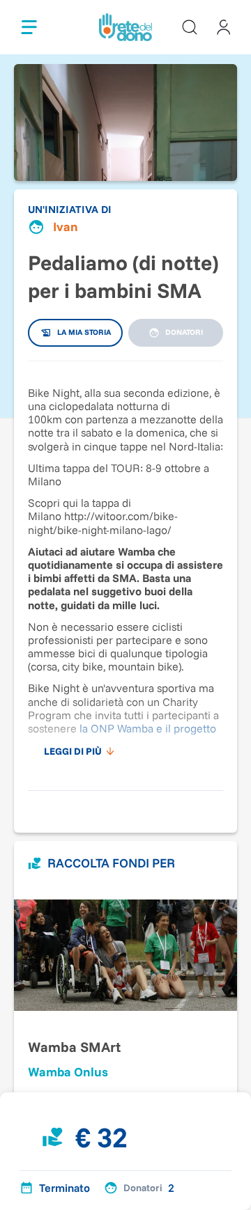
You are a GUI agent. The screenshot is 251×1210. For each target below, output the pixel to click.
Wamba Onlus (68, 1072)
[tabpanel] (125, 568)
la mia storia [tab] (84, 332)
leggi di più (73, 751)
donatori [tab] (184, 332)
